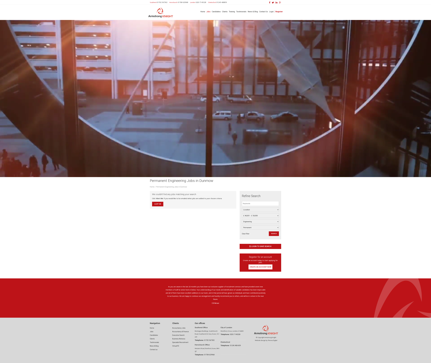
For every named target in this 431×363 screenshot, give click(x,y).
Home (202, 12)
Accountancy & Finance (180, 331)
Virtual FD (175, 346)
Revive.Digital (272, 340)
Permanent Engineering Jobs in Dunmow (171, 187)
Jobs (208, 12)
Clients (225, 12)
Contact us (153, 349)
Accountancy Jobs (178, 328)
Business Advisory (178, 339)
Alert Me (157, 204)
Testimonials (241, 12)
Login (271, 12)
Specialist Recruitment (180, 342)
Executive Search (178, 335)
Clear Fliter (245, 234)
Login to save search (261, 246)
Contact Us (263, 12)
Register (279, 12)
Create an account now (260, 267)
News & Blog (253, 12)
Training (232, 12)
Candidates (216, 12)
